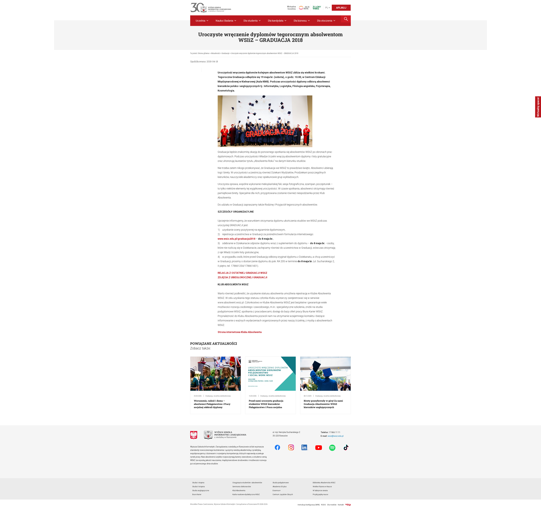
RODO (323, 505)
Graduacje (209, 396)
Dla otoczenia (324, 20)
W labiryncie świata (320, 491)
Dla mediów (331, 505)
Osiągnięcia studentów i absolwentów (247, 483)
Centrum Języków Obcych (283, 494)
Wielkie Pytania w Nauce (322, 487)
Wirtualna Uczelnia (291, 7)
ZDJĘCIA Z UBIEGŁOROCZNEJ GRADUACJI (242, 277)
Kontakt (341, 505)
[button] (345, 18)
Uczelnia (200, 20)
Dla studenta (251, 20)
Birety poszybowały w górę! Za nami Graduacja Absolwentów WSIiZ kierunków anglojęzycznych (323, 404)
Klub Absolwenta (238, 491)
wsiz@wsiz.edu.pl (335, 436)
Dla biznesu (300, 20)
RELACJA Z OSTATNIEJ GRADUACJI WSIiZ (242, 272)
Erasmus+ (277, 491)
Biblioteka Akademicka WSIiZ (324, 483)
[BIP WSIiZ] (348, 505)
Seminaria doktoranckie (241, 487)
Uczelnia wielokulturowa (222, 396)
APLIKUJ (341, 7)
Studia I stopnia (198, 483)
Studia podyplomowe (281, 483)
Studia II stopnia (198, 487)
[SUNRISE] (304, 8)
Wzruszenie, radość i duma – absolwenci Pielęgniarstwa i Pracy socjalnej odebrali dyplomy (212, 404)
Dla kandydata (275, 20)
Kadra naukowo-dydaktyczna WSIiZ (246, 494)
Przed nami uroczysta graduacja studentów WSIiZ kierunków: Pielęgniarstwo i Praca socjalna (266, 404)
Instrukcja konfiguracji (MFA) (309, 505)
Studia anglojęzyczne (200, 491)
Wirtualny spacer (537, 107)
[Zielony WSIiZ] (317, 7)
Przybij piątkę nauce (320, 494)
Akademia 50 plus (280, 487)
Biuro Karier (196, 494)
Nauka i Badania (224, 20)
